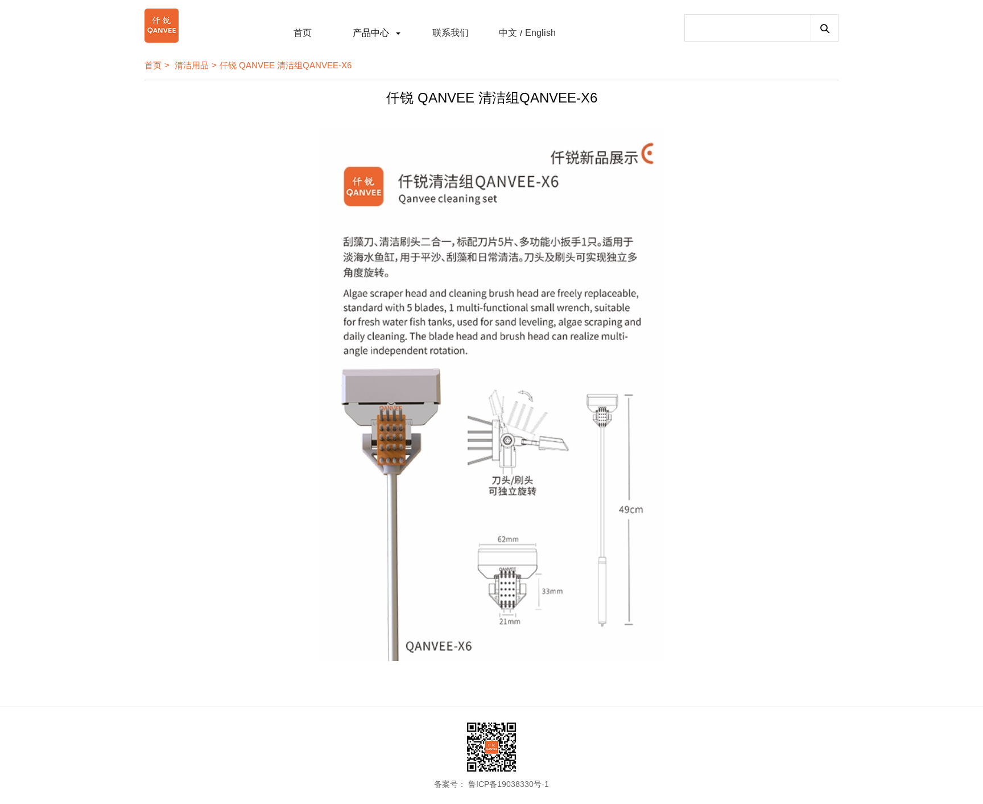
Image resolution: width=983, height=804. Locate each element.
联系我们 (450, 33)
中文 (508, 33)
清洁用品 (192, 65)
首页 (303, 33)
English (540, 33)
